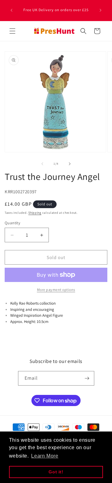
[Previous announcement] (11, 10)
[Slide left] (42, 164)
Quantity (12, 223)
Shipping (34, 213)
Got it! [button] (56, 471)
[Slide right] (70, 164)
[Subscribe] (87, 378)
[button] (12, 31)
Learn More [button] (44, 455)
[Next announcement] (100, 10)
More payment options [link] (56, 289)
